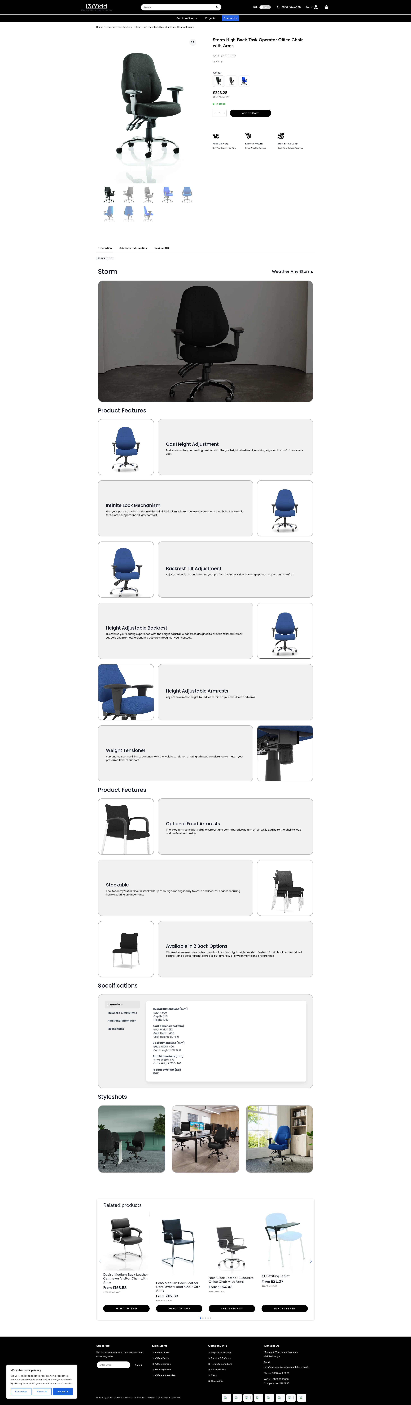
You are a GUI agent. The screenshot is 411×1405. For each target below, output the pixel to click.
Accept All (62, 1391)
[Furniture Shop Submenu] (196, 18)
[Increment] (224, 113)
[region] (41, 1382)
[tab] (104, 248)
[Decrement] (215, 113)
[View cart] (327, 7)
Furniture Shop (185, 18)
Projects (210, 18)
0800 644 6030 (280, 1373)
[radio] (218, 81)
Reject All (42, 1391)
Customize (21, 1391)
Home (99, 27)
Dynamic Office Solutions (119, 27)
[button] (192, 42)
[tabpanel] (205, 723)
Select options (126, 1308)
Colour (217, 72)
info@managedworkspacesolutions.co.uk (286, 1367)
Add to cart (250, 113)
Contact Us (230, 18)
